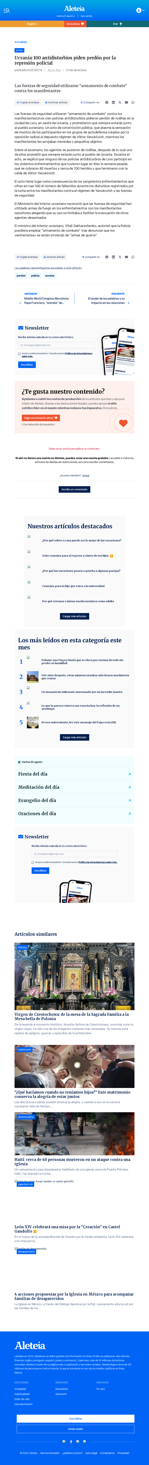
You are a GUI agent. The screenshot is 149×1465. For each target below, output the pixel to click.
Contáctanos (107, 1453)
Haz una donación (50, 1453)
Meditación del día (38, 787)
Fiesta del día (32, 774)
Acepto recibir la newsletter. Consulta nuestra (57, 355)
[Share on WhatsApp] (133, 102)
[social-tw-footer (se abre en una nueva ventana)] (78, 1442)
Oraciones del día (37, 813)
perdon (21, 275)
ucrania (49, 275)
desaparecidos (26, 1251)
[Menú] (28, 10)
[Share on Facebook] (106, 102)
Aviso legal (91, 1453)
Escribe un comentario (74, 489)
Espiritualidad (22, 1394)
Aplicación (61, 1394)
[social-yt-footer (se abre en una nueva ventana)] (64, 1442)
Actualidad (21, 42)
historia (22, 947)
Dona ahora (73, 24)
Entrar (85, 475)
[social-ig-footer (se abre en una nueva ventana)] (84, 1442)
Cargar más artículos (74, 616)
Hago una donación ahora (38, 418)
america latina (26, 1117)
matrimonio (24, 1049)
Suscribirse (75, 1418)
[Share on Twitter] (119, 102)
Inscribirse (27, 364)
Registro (32, 24)
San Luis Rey (86, 16)
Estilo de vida (22, 1399)
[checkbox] (19, 354)
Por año (100, 1389)
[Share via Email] (126, 102)
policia (35, 275)
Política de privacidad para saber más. (98, 862)
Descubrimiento (24, 1404)
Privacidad (123, 1453)
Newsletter (61, 1389)
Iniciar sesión (75, 1429)
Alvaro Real (54, 70)
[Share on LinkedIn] (113, 102)
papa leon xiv (25, 1184)
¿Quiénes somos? (72, 1453)
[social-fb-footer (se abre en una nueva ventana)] (71, 1442)
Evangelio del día (37, 800)
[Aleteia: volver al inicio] (74, 8)
